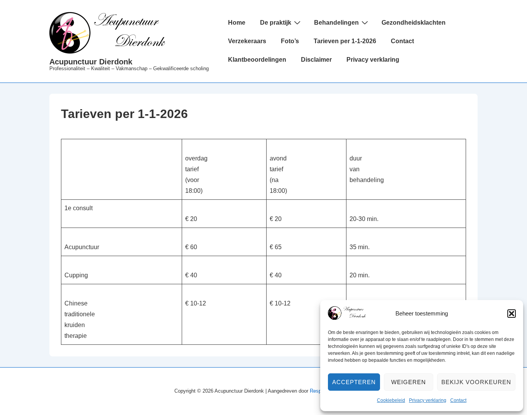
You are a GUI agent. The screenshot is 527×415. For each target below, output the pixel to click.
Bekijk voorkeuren (476, 382)
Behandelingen (336, 22)
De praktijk (275, 22)
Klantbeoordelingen (257, 59)
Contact (458, 400)
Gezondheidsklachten (414, 22)
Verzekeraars (247, 41)
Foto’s (290, 41)
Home (236, 22)
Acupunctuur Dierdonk (90, 61)
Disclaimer (316, 59)
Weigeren (408, 382)
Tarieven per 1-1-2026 (345, 41)
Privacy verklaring (427, 400)
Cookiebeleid (391, 400)
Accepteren (354, 382)
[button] (511, 313)
